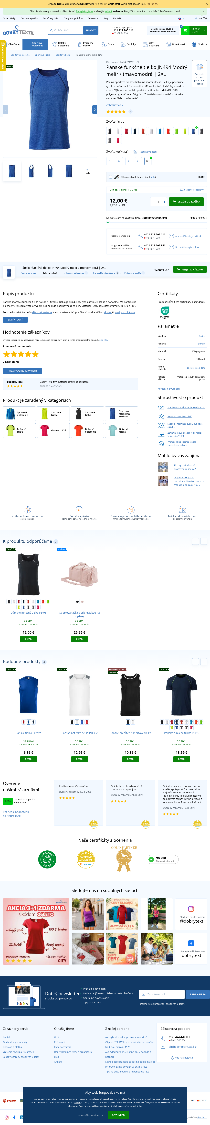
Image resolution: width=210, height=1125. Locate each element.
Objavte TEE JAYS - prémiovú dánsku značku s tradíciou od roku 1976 (189, 481)
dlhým (108, 312)
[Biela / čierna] (133, 722)
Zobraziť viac (113, 105)
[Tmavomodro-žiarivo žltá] (134, 131)
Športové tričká (42, 54)
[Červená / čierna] (126, 131)
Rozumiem (118, 1115)
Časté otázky (9, 18)
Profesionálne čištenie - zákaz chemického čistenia (182, 443)
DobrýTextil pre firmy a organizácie (73, 1051)
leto (192, 367)
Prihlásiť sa (198, 994)
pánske (201, 343)
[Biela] (77, 722)
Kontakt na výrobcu (169, 388)
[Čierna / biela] (109, 131)
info (153, 176)
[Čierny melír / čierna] (109, 140)
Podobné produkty (134, 272)
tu (102, 1115)
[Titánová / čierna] (201, 131)
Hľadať (91, 30)
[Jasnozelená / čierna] (176, 131)
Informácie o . (162, 1003)
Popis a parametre (29, 272)
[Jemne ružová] (82, 601)
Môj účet (203, 18)
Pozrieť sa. (152, 3)
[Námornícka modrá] (33, 722)
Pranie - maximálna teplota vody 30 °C (186, 407)
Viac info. (103, 339)
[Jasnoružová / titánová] (118, 140)
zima (203, 367)
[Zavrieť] (206, 4)
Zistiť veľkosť (15, 319)
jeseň (197, 367)
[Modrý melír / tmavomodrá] (193, 131)
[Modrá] (82, 722)
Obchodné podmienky (15, 1042)
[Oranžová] (86, 722)
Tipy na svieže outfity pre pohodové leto (127, 1071)
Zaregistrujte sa (84, 11)
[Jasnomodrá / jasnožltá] (160, 131)
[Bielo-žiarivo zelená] (151, 131)
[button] (94, 109)
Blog (106, 18)
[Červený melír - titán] (143, 131)
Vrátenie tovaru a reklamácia (18, 1051)
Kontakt (117, 18)
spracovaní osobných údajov (168, 1003)
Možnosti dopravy (195, 189)
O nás (57, 1037)
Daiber (202, 335)
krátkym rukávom (125, 312)
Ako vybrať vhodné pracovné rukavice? (126, 1037)
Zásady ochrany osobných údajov (21, 1056)
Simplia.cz (202, 1117)
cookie (77, 1102)
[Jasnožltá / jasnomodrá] (185, 131)
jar (188, 367)
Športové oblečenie (20, 54)
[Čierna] (77, 601)
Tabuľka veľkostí (148, 151)
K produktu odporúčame (105, 272)
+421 (122, 30)
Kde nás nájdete (184, 1057)
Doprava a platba (29, 18)
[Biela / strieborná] (118, 131)
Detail (28, 639)
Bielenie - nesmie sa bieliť (180, 416)
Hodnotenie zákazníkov (75, 272)
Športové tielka (63, 54)
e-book (108, 11)
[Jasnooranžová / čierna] (168, 131)
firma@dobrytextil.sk (187, 247)
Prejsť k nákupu (192, 269)
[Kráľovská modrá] (28, 722)
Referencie (93, 18)
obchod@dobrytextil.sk (188, 236)
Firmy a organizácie (73, 18)
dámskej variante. (42, 312)
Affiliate (58, 1061)
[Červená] (23, 722)
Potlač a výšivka (50, 18)
